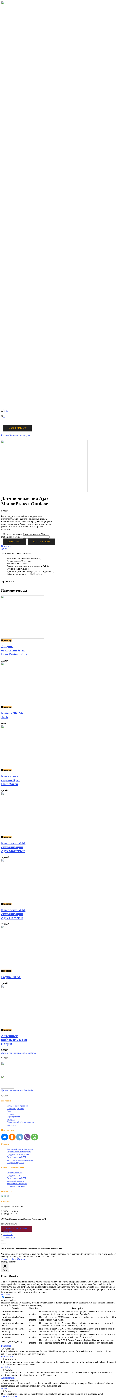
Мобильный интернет (17, 1183)
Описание (6, 546)
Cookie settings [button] (9, 1259)
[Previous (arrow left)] (2, 1243)
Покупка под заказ (15, 1162)
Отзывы (10, 1114)
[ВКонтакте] (4, 1137)
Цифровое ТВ (13, 1175)
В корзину (15, 542)
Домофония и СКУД (16, 1157)
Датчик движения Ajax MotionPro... (18, 1053)
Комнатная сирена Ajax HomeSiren (10, 780)
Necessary (9, 1297)
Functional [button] (6, 1346)
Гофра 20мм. (11, 977)
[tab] (59, 546)
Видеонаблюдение (15, 1181)
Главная (5, 435)
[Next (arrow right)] (5, 1243)
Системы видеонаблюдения (20, 1160)
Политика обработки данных (20, 1122)
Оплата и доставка (15, 1108)
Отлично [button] (21, 1259)
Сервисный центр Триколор (20, 1149)
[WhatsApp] (34, 1137)
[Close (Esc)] (2, 1240)
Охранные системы (16, 1186)
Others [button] (4, 1388)
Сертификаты (13, 1117)
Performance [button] (7, 1356)
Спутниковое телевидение (19, 1152)
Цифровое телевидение (18, 1154)
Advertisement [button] (7, 1378)
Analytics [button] (5, 1367)
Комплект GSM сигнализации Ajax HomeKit (13, 914)
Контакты (11, 1125)
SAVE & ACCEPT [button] (10, 1396)
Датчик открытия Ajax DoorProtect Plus (14, 650)
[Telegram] (19, 1137)
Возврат (11, 1119)
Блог (9, 1111)
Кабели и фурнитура (19, 435)
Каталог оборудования (17, 1106)
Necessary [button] (6, 1294)
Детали (4, 548)
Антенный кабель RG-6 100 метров (14, 1040)
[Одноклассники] (12, 1137)
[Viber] (27, 1137)
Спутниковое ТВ (14, 1173)
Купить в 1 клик (41, 542)
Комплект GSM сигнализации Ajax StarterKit (13, 847)
